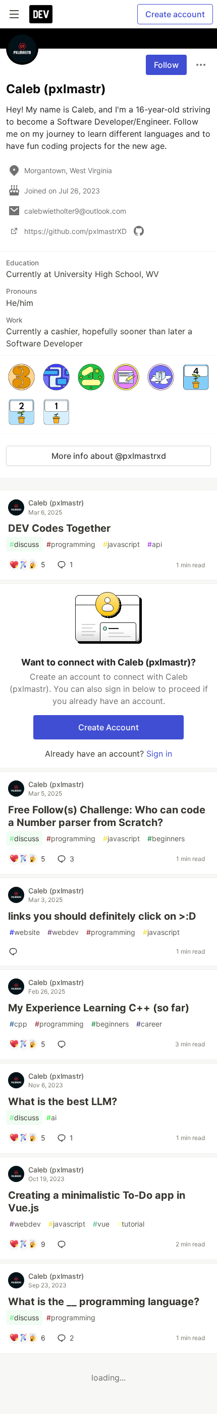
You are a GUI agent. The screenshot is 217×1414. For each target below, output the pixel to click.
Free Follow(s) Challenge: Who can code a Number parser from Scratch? (106, 816)
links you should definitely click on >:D (102, 916)
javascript (121, 544)
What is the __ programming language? (103, 1301)
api (154, 544)
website (25, 932)
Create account (175, 14)
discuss (24, 544)
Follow (166, 65)
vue (101, 1224)
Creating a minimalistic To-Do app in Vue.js (96, 1201)
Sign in (159, 754)
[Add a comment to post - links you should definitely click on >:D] (15, 952)
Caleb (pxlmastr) (56, 502)
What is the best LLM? (62, 1101)
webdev (63, 932)
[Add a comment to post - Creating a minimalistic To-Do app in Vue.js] (63, 1244)
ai (51, 1117)
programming (70, 544)
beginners (166, 838)
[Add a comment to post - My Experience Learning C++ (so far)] (63, 1044)
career (149, 1023)
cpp (18, 1023)
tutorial (130, 1224)
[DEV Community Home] (40, 14)
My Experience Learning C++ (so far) (98, 1008)
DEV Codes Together (59, 528)
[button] (21, 377)
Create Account (108, 727)
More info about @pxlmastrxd (108, 456)
